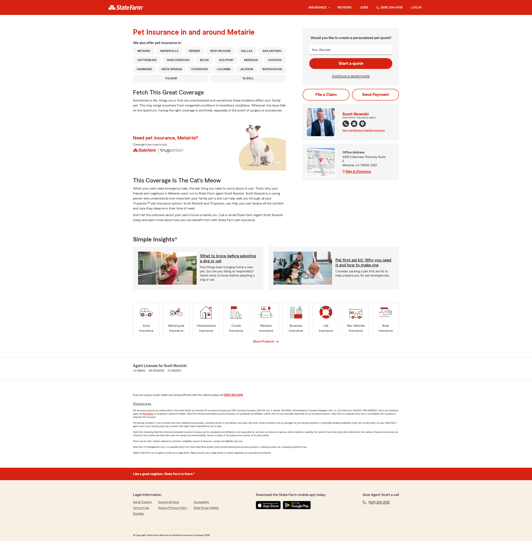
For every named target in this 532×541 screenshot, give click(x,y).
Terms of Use (141, 508)
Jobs (364, 7)
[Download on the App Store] (268, 505)
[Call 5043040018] (345, 123)
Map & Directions (358, 171)
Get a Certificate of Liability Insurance (363, 130)
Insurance (318, 7)
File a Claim (326, 95)
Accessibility (201, 502)
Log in (416, 7)
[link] (125, 7)
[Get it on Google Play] (297, 505)
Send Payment (375, 95)
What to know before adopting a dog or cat (228, 258)
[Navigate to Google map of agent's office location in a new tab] (362, 123)
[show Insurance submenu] (328, 7)
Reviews (344, 7)
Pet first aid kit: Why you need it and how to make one (363, 262)
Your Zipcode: (321, 49)
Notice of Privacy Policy (172, 508)
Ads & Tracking (142, 502)
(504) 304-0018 (392, 7)
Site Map (138, 513)
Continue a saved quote (351, 76)
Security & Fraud (168, 502)
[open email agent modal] (354, 124)
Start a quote (351, 63)
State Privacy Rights (206, 508)
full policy (148, 413)
